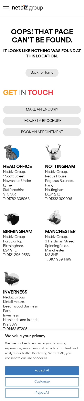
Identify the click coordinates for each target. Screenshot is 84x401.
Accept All (42, 370)
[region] (42, 365)
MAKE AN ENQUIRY (42, 109)
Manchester (60, 232)
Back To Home (42, 72)
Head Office (17, 167)
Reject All (42, 392)
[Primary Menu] (6, 8)
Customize (42, 381)
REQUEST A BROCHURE (42, 121)
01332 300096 (60, 199)
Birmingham (17, 232)
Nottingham (60, 167)
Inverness (15, 292)
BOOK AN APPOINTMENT (42, 132)
